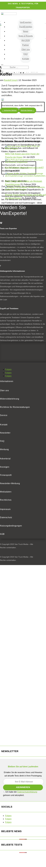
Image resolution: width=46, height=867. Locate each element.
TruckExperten (25, 27)
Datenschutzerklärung (27, 792)
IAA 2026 (25, 40)
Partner (25, 45)
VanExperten (25, 22)
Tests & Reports (25, 36)
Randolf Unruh (10, 80)
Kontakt (25, 59)
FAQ (26, 54)
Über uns (25, 49)
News (25, 31)
